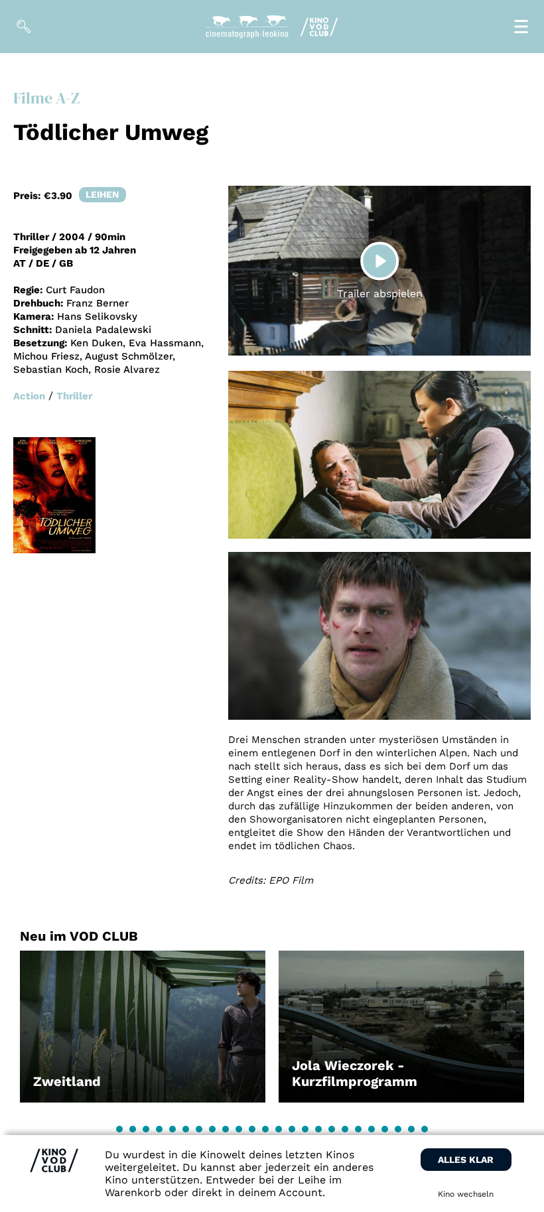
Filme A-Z (46, 98)
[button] (119, 1129)
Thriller (74, 396)
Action (29, 396)
